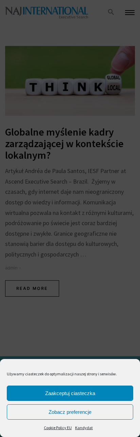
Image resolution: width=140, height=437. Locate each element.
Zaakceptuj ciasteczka (70, 393)
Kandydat (84, 427)
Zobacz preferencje (70, 412)
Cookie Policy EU (58, 427)
